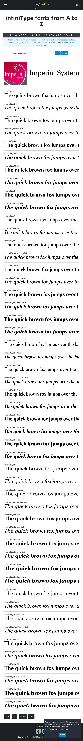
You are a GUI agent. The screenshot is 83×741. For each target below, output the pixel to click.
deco (41, 40)
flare (46, 40)
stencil (53, 42)
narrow (23, 716)
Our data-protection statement (56, 729)
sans (24, 42)
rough (18, 42)
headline (52, 40)
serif (34, 42)
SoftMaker (37, 737)
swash (60, 42)
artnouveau (23, 40)
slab (39, 42)
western (39, 45)
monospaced (62, 40)
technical (67, 42)
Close (62, 734)
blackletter (33, 40)
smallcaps (46, 42)
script (29, 42)
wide (45, 45)
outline (72, 40)
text (73, 42)
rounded (11, 42)
